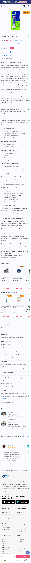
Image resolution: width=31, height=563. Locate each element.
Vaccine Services (6, 527)
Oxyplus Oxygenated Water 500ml (6, 307)
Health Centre (20, 512)
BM (28, 5)
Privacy (3, 543)
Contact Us (4, 539)
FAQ (3, 545)
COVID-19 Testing (21, 524)
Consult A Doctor (6, 514)
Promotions (5, 523)
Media (3, 551)
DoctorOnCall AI (20, 547)
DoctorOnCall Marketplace (20, 542)
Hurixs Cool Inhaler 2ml (25, 470)
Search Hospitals (6, 516)
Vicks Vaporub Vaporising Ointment (18, 277)
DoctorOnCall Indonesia (22, 549)
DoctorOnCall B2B (21, 545)
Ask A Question (5, 529)
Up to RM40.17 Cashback (19, 40)
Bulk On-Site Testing (21, 530)
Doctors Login (5, 549)
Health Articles (20, 516)
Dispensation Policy (6, 553)
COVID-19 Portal (20, 528)
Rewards (4, 525)
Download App (23, 2)
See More (3, 398)
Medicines (17, 470)
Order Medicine (5, 512)
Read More (7, 494)
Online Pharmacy (9, 470)
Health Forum (20, 514)
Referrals (10, 561)
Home (2, 470)
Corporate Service (21, 550)
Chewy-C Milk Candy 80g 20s (18, 307)
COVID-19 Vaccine (21, 526)
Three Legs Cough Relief (5, 277)
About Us (4, 541)
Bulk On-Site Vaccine (21, 531)
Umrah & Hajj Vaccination (8, 518)
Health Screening (6, 522)
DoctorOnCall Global (21, 539)
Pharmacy (17, 561)
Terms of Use (5, 547)
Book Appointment (6, 520)
